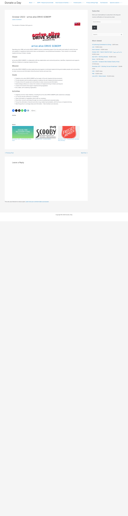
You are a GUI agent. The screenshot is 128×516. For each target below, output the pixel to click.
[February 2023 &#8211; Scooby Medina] (46, 132)
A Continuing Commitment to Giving (101, 44)
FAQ (93, 73)
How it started (96, 49)
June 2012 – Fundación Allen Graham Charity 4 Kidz (105, 61)
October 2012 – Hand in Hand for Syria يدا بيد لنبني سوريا (107, 52)
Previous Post (9, 153)
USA (93, 71)
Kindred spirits (77, 2)
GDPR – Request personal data (45, 2)
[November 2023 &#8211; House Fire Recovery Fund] (23, 132)
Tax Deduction (104, 2)
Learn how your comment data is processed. (37, 201)
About (30, 2)
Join (93, 47)
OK (94, 27)
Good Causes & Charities (62, 2)
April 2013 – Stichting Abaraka (100, 56)
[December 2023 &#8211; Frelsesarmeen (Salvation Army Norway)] (69, 132)
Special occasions (114, 2)
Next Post (84, 153)
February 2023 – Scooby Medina (43, 139)
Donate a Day (13, 2)
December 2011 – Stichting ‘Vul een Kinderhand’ (104, 66)
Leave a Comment (17, 19)
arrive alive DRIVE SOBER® (46, 46)
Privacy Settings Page (92, 2)
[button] (33, 2)
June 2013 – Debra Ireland (99, 76)
